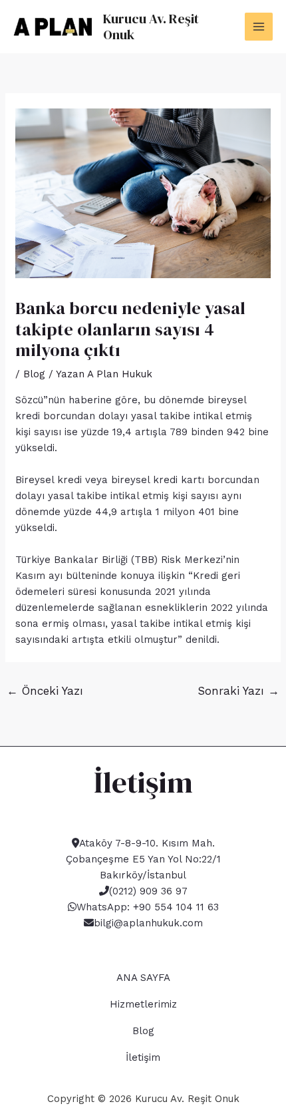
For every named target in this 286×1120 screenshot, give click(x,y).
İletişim (143, 1057)
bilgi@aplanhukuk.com (148, 923)
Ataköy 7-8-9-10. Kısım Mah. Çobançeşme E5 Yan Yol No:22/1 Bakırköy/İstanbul (143, 859)
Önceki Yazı (45, 690)
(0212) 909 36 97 (148, 891)
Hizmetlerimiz (143, 1004)
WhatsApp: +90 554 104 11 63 (147, 907)
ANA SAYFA (143, 978)
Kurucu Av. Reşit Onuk (151, 26)
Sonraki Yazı (238, 690)
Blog (34, 374)
